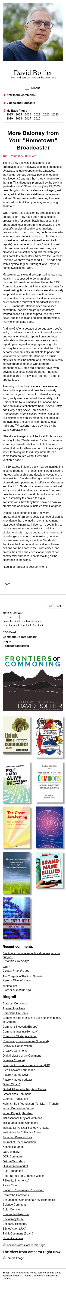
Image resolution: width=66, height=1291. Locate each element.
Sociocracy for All (13, 1219)
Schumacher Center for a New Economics (29, 1199)
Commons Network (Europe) (20, 1026)
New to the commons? (21, 95)
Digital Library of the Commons (22, 1055)
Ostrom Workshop (14, 1161)
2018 (19, 118)
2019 (10, 118)
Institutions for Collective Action (22, 1132)
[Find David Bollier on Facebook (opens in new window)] (7, 1284)
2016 (37, 118)
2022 (37, 114)
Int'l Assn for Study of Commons (22, 1118)
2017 (28, 118)
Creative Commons (15, 1050)
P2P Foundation (13, 1170)
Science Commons (14, 1204)
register (20, 566)
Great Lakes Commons (17, 1094)
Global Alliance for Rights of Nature (24, 1089)
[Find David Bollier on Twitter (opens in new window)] (14, 1284)
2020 (55, 114)
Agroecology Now (14, 1008)
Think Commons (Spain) (18, 1233)
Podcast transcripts (16, 645)
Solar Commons (13, 1209)
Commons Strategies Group (20, 1036)
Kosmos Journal (13, 1146)
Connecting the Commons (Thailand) (26, 1041)
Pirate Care (10, 1185)
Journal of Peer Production (19, 1142)
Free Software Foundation (19, 1069)
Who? (6, 966)
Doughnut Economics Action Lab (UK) (26, 1065)
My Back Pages (17, 110)
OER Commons (12, 1156)
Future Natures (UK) (15, 1074)
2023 (28, 114)
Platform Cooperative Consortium (23, 1190)
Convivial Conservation (17, 1045)
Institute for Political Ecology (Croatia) (26, 1127)
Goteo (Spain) (11, 1084)
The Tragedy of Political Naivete (23, 976)
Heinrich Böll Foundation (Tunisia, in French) (31, 1103)
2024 (19, 114)
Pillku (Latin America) (16, 1180)
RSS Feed (9, 632)
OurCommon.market (15, 1166)
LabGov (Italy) (11, 1151)
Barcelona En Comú (15, 1013)
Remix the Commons (16, 1195)
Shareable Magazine (16, 1214)
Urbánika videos (13, 1238)
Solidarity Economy (15, 1223)
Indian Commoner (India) (18, 1108)
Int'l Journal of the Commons (20, 1122)
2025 (10, 114)
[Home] (33, 32)
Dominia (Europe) (14, 1060)
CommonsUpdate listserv (20, 636)
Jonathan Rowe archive (17, 1137)
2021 (46, 114)
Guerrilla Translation (15, 1098)
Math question (13, 613)
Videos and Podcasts (21, 102)
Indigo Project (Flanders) (18, 1113)
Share (6, 584)
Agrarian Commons (15, 1003)
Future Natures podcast (17, 1079)
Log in (8, 566)
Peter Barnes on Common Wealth (24, 1175)
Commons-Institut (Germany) (20, 1031)
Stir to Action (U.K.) (14, 1228)
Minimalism (10, 985)
